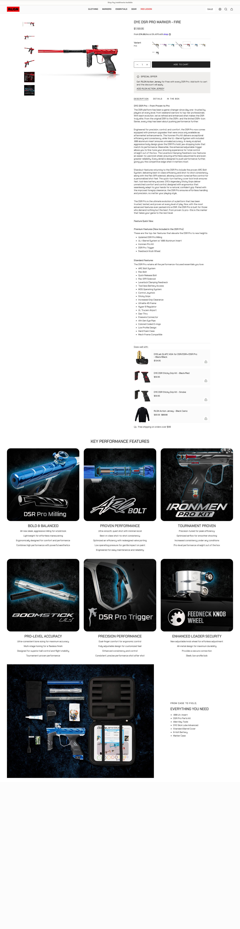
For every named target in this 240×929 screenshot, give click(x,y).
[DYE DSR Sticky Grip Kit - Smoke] (142, 395)
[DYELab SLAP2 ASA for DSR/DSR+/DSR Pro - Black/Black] (142, 357)
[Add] (206, 362)
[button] (93, 9)
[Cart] (232, 9)
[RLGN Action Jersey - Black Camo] (142, 414)
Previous (37, 60)
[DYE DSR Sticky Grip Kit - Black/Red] (142, 376)
